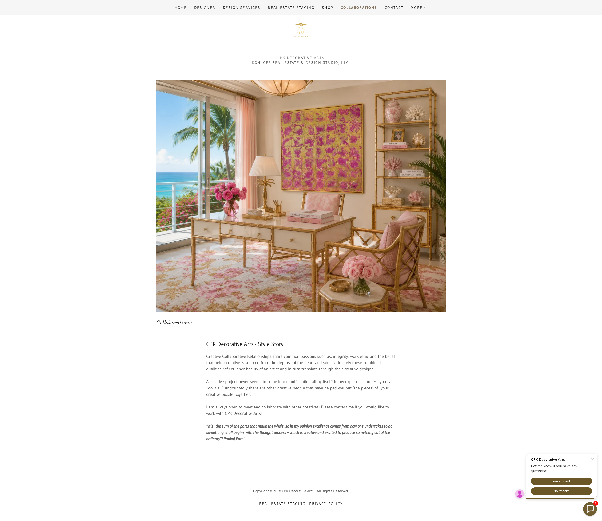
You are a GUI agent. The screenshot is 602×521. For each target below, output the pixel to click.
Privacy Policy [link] (326, 503)
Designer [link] (204, 7)
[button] (419, 7)
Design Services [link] (241, 7)
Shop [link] (327, 7)
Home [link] (181, 7)
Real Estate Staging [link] (291, 7)
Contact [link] (394, 7)
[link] (301, 29)
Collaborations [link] (359, 7)
